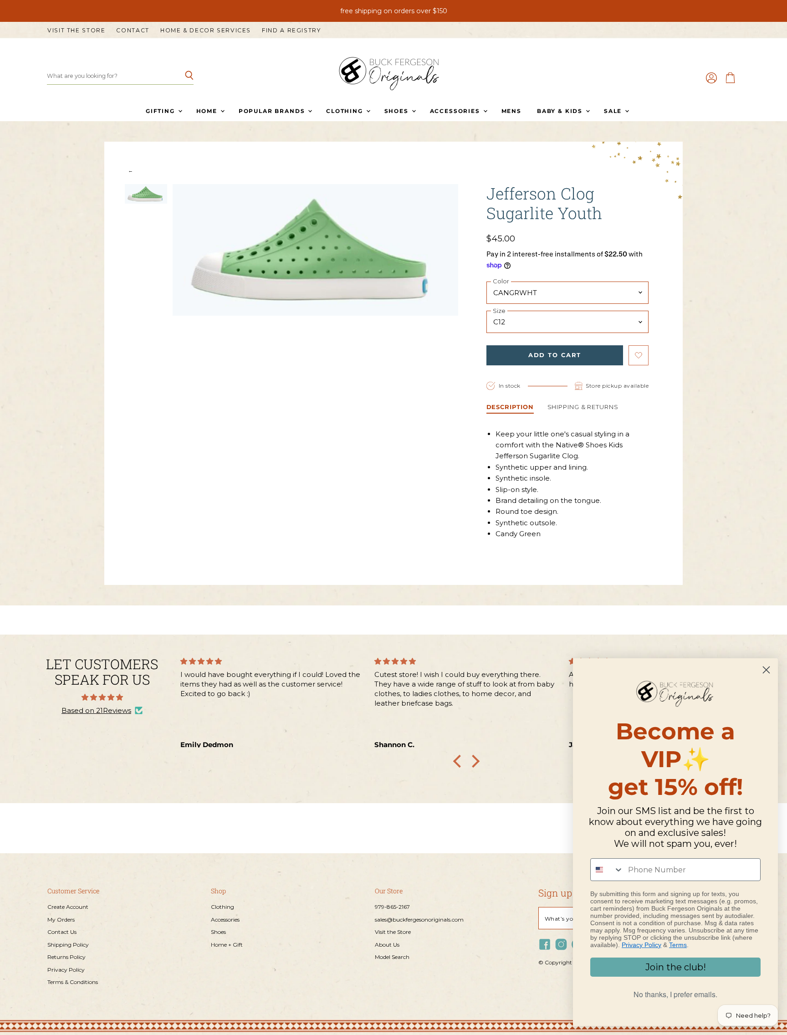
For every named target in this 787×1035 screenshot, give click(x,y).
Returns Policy (66, 956)
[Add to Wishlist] (638, 355)
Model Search (392, 956)
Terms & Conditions (72, 982)
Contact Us (62, 931)
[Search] (181, 76)
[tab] (510, 408)
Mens (511, 111)
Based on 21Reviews (96, 710)
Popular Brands (273, 111)
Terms (678, 944)
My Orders (61, 919)
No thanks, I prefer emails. (675, 994)
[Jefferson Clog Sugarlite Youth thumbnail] (146, 194)
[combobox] (607, 870)
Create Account (67, 906)
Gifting (161, 111)
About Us (387, 944)
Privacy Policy (66, 969)
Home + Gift (227, 944)
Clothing (345, 111)
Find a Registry (291, 30)
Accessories (456, 111)
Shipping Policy (68, 944)
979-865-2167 (392, 906)
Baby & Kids (561, 111)
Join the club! (675, 967)
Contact (132, 30)
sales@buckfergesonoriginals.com (419, 919)
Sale (614, 111)
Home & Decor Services (205, 30)
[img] (102, 697)
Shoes (397, 111)
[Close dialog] (766, 670)
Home (208, 111)
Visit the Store (76, 30)
